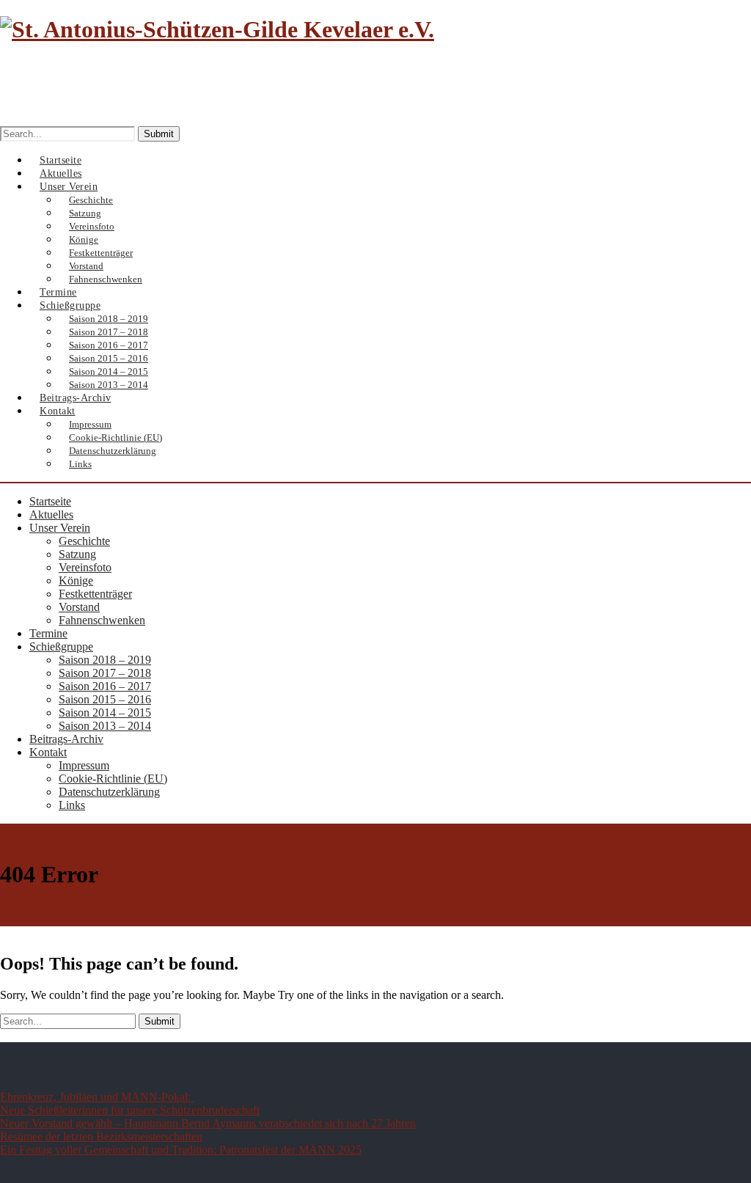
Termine (48, 633)
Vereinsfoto (85, 567)
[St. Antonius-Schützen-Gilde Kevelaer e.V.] (217, 29)
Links (80, 463)
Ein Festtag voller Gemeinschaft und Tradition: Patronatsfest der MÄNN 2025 (181, 1149)
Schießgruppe (61, 646)
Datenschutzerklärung (112, 450)
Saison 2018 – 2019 (105, 659)
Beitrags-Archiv (66, 739)
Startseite (50, 501)
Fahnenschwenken (102, 620)
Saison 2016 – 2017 (105, 686)
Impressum (84, 765)
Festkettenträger (95, 593)
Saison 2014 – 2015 (105, 712)
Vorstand (79, 607)
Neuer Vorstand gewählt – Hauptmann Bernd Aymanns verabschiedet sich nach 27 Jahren (208, 1123)
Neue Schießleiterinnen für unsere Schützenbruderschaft (130, 1110)
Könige (76, 580)
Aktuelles (51, 514)
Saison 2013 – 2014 (105, 725)
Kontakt (58, 411)
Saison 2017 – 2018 (105, 673)
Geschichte (84, 541)
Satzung (77, 554)
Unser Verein (59, 527)
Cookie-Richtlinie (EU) (113, 778)
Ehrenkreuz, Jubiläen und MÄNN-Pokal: (97, 1097)
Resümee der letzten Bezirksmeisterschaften (101, 1136)
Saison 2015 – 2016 (105, 699)
